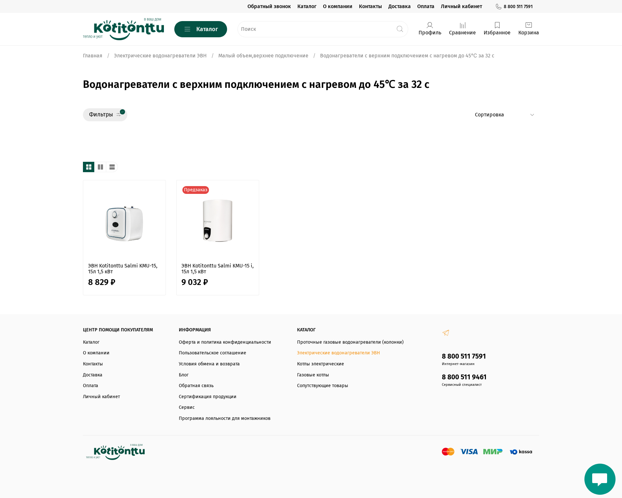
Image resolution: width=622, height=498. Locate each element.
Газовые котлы (313, 375)
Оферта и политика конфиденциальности (225, 342)
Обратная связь (196, 385)
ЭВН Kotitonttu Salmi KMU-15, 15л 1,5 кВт (122, 269)
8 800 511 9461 (464, 377)
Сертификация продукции (207, 396)
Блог (184, 375)
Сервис (187, 407)
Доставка (399, 6)
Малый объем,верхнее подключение (263, 56)
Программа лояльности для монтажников (225, 418)
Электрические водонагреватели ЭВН (160, 56)
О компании (337, 6)
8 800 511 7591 (518, 6)
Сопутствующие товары (322, 385)
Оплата (425, 6)
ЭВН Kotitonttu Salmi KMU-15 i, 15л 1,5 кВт (217, 269)
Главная (92, 56)
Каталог (307, 6)
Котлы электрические (320, 364)
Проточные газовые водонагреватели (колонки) (350, 342)
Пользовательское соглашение (212, 353)
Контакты (370, 6)
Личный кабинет (461, 6)
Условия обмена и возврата (209, 364)
